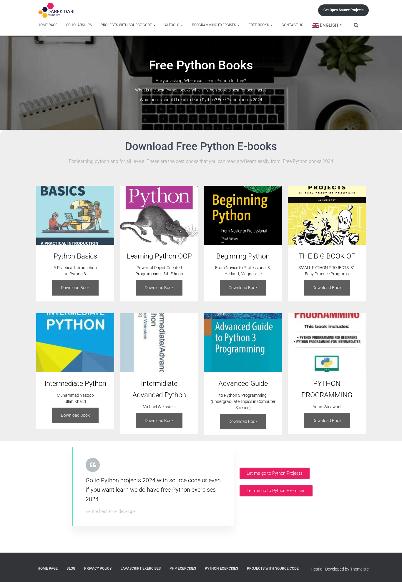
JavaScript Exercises (140, 568)
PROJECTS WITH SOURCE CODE (273, 568)
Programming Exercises (214, 25)
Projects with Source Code (127, 25)
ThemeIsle (359, 569)
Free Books (259, 25)
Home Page (47, 25)
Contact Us (292, 25)
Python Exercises (221, 568)
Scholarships (79, 25)
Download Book (75, 287)
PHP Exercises (183, 568)
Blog (71, 568)
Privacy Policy (98, 568)
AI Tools (172, 25)
